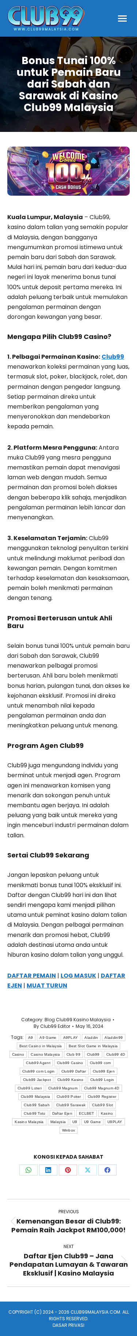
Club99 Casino (70, 1063)
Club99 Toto (34, 1113)
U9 (74, 1122)
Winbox (68, 1130)
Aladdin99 (113, 1038)
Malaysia (58, 1122)
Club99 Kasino (70, 1080)
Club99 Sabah (37, 1105)
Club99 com (100, 1063)
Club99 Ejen (104, 1071)
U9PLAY (114, 1122)
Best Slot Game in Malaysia (93, 1046)
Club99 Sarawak (70, 1105)
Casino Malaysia (45, 1054)
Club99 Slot (102, 1105)
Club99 (93, 1054)
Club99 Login (102, 1080)
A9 (30, 1038)
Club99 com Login (38, 1071)
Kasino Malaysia (29, 1122)
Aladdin (91, 1038)
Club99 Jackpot (37, 1080)
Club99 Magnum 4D (101, 1088)
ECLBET (86, 1113)
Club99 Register (102, 1097)
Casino (18, 1054)
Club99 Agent (38, 1063)
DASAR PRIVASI (68, 1325)
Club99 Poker (69, 1097)
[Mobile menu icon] (122, 18)
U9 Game (92, 1122)
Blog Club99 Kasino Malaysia (78, 1019)
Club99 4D (115, 1054)
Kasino (107, 1113)
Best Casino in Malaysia (40, 1046)
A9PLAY (70, 1038)
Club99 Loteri (30, 1088)
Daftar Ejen (62, 1113)
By (52, 1026)
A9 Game (47, 1038)
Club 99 (73, 1054)
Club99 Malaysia (35, 1097)
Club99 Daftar (73, 1071)
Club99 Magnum (62, 1088)
